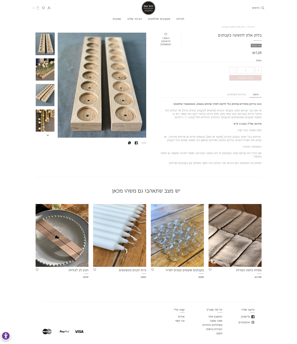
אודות (181, 316)
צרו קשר (180, 320)
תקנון (219, 333)
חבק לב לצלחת (78, 270)
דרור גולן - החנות (148, 8)
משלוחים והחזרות (212, 325)
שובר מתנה (216, 320)
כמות (259, 60)
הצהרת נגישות (214, 329)
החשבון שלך (215, 316)
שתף (144, 142)
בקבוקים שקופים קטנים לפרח (185, 270)
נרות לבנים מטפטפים (132, 270)
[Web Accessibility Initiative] (6, 336)
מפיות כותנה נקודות (249, 270)
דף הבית (251, 27)
